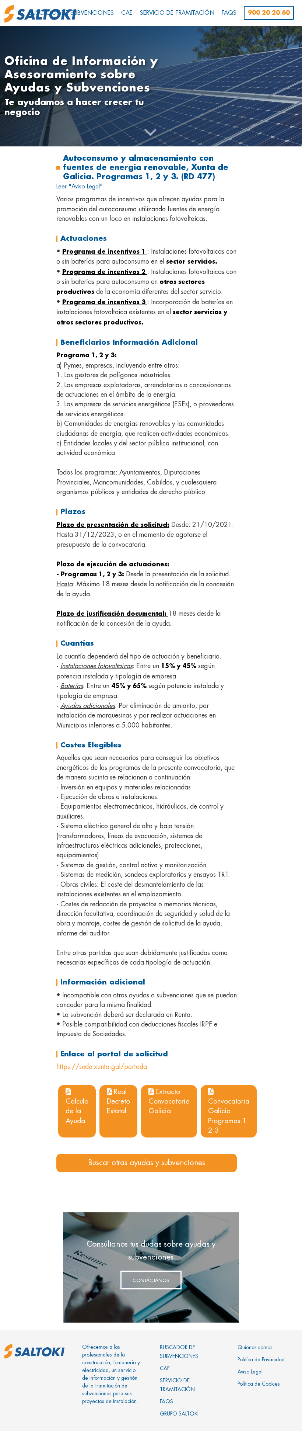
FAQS (166, 1401)
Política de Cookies (259, 1383)
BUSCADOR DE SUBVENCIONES (179, 1352)
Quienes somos (255, 1347)
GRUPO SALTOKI (179, 1413)
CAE (165, 1368)
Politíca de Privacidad (261, 1359)
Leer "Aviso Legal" (79, 187)
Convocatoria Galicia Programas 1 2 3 (228, 1116)
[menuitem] (71, 13)
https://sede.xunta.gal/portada (101, 1066)
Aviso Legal (250, 1371)
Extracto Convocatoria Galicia (169, 1101)
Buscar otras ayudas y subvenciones (146, 1163)
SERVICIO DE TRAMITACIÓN (177, 1385)
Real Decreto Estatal (118, 1101)
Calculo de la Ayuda (77, 1111)
